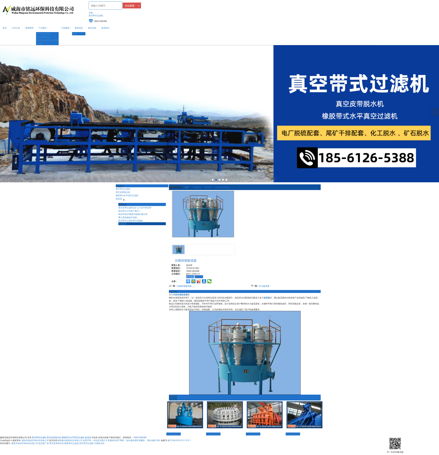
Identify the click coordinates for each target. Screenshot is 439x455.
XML (158, 440)
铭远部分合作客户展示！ (129, 210)
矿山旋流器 (264, 285)
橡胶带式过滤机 (71, 443)
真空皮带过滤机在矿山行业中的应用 (134, 207)
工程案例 (65, 27)
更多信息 (199, 276)
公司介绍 (16, 27)
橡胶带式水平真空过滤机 (127, 195)
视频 (74, 33)
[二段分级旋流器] (225, 414)
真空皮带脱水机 (43, 36)
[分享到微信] (209, 281)
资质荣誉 (29, 27)
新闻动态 (79, 27)
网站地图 (151, 440)
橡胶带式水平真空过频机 (47, 40)
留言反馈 (92, 27)
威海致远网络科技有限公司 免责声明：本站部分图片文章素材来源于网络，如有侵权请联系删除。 (102, 440)
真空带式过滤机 (96, 15)
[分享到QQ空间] (193, 281)
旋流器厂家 (44, 443)
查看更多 (173, 399)
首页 (5, 27)
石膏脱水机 (99, 443)
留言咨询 (190, 276)
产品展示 (43, 27)
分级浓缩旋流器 (222, 187)
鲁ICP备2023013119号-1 (179, 440)
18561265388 (139, 437)
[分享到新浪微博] (199, 281)
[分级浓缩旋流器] (185, 414)
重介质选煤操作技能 (127, 217)
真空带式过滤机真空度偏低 (130, 220)
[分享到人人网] (204, 281)
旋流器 (39, 43)
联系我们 (105, 27)
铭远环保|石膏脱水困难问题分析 (133, 213)
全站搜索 (129, 5)
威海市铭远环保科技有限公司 (35, 440)
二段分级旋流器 (213, 434)
